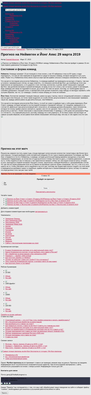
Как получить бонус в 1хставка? (17, 263)
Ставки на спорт (11, 337)
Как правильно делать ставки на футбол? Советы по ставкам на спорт (32, 326)
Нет (5, 185)
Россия (8, 237)
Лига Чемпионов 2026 (13, 220)
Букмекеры (9, 17)
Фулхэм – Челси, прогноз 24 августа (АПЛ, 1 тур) (24, 344)
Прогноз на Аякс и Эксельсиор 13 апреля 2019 (60, 204)
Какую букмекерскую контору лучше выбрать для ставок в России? (31, 252)
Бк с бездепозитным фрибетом (17, 357)
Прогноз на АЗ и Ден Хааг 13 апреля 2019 (54, 201)
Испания (8, 234)
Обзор (7, 276)
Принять (4, 393)
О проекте (9, 27)
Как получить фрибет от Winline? (17, 258)
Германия (9, 228)
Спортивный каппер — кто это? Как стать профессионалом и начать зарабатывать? (37, 320)
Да (5, 183)
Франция (8, 241)
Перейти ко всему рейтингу (11, 315)
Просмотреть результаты (45, 192)
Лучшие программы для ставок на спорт (20, 335)
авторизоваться (41, 211)
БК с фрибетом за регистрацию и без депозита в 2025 (25, 254)
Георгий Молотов (12, 59)
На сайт (8, 278)
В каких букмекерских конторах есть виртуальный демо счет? (29, 250)
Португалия (9, 235)
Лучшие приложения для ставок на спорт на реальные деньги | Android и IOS (34, 331)
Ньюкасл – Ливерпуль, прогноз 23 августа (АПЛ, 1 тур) (26, 346)
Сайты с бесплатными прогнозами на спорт (22, 243)
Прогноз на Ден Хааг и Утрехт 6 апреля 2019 (58, 203)
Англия (8, 226)
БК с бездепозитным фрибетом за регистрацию (23, 322)
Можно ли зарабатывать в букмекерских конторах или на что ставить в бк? (34, 329)
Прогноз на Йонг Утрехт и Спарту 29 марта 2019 (62, 199)
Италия (8, 232)
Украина (8, 239)
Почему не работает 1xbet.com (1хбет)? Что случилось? (27, 259)
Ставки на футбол (12, 21)
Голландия (9, 230)
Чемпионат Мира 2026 (13, 224)
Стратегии (14, 23)
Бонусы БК (9, 14)
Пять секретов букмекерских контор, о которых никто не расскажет (31, 261)
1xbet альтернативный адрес (16, 359)
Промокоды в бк (16, 15)
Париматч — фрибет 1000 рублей (18, 256)
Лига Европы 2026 (12, 222)
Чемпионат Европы (12, 219)
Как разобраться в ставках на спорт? (19, 324)
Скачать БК (9, 19)
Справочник (14, 25)
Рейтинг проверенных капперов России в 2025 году (24, 333)
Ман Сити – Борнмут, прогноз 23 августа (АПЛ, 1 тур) (25, 348)
